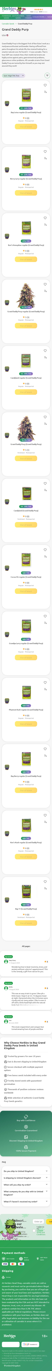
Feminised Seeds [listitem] (6, 17)
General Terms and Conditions (41, 1232)
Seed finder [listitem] (28, 17)
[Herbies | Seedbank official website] (14, 10)
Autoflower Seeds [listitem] (18, 17)
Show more (26, 969)
